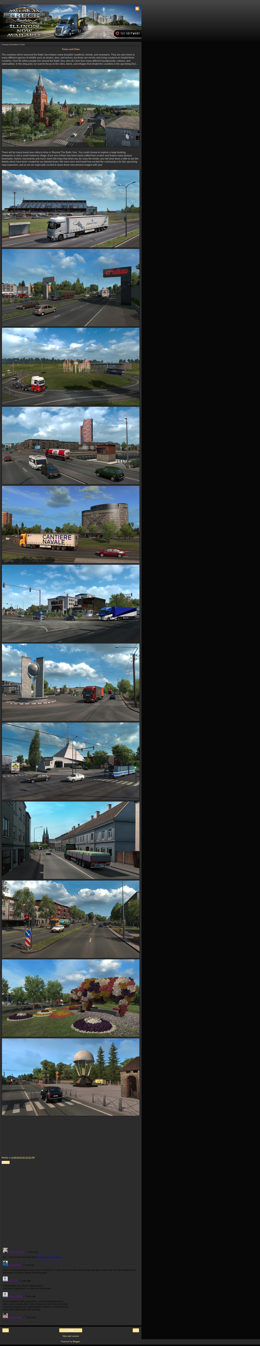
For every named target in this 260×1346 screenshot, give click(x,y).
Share (5, 1162)
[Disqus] (71, 1206)
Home (70, 1330)
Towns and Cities (71, 49)
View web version (70, 1336)
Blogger (76, 1341)
